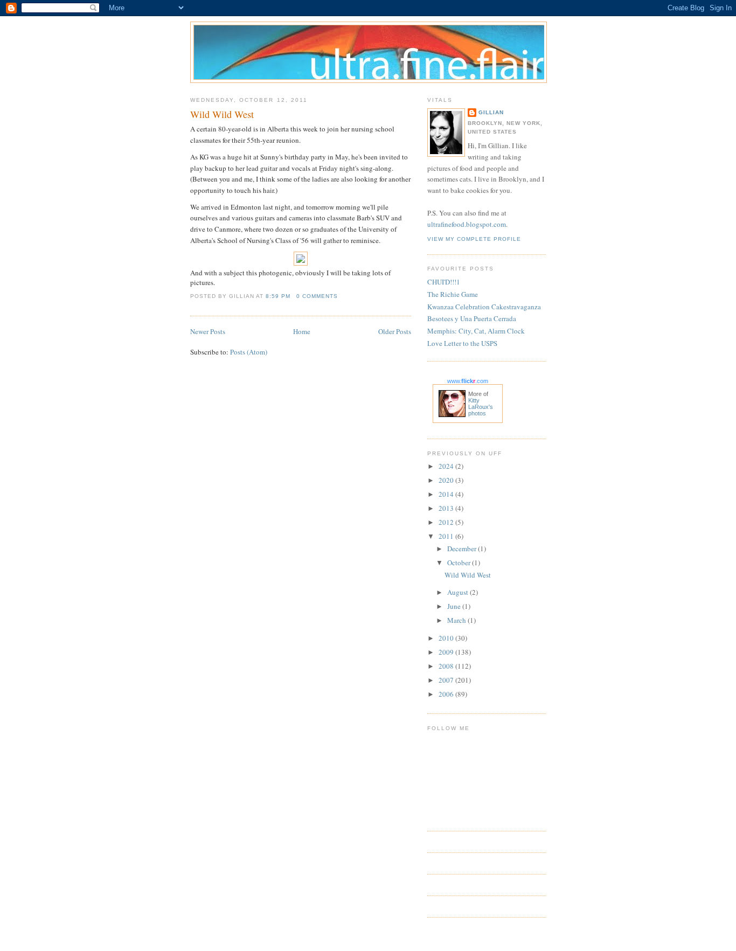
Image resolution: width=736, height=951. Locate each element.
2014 (447, 494)
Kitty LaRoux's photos (480, 407)
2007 (447, 680)
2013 (447, 508)
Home (301, 331)
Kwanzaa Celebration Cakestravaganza (484, 306)
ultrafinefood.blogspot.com (466, 224)
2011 (447, 536)
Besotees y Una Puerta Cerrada (471, 318)
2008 (447, 666)
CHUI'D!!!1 (443, 282)
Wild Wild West (222, 114)
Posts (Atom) (248, 352)
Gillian (491, 112)
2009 (447, 652)
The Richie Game (452, 294)
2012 (447, 522)
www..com (467, 381)
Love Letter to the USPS (462, 343)
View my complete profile (474, 239)
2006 (447, 694)
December (462, 548)
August (458, 592)
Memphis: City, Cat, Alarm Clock (476, 331)
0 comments (317, 296)
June (454, 606)
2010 (447, 638)
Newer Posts (207, 331)
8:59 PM (278, 296)
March (457, 620)
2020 (447, 480)
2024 (447, 466)
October (459, 562)
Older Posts (394, 331)
